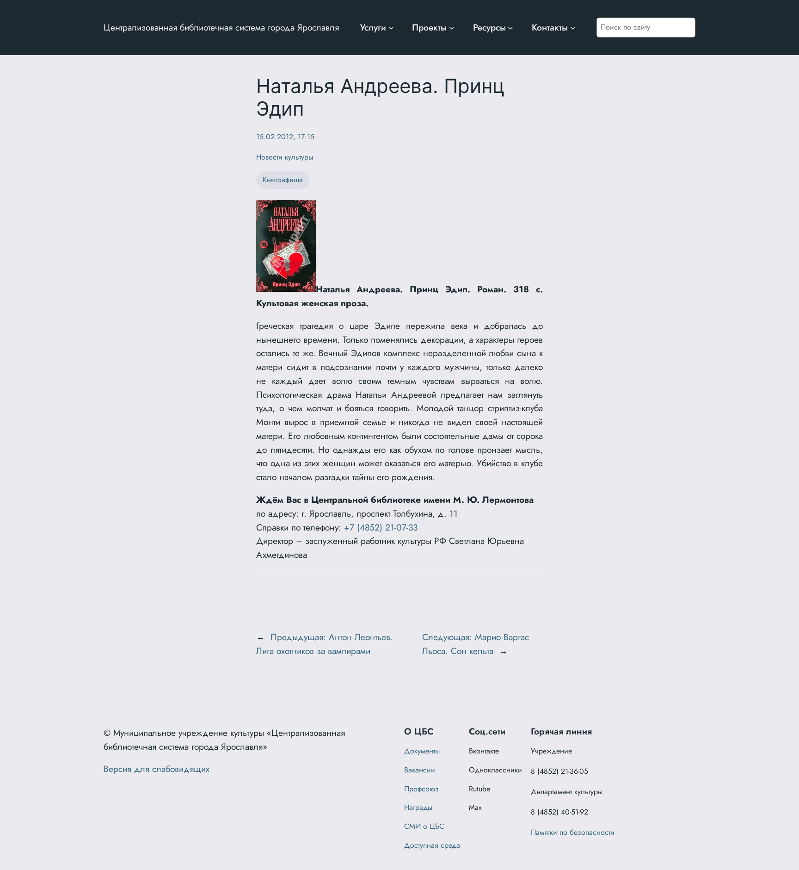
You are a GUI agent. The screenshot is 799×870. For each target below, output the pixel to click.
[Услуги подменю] (391, 28)
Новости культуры (284, 157)
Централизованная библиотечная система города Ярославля (221, 27)
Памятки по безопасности (573, 832)
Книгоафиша (283, 179)
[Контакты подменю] (573, 28)
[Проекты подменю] (452, 28)
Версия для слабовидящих (156, 768)
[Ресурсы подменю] (510, 28)
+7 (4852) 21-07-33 (381, 527)
